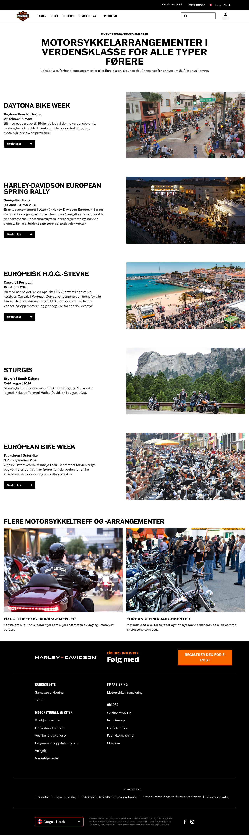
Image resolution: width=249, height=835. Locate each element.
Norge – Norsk (223, 4)
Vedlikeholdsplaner (49, 735)
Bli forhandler (117, 728)
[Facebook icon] (184, 821)
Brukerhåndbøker (48, 728)
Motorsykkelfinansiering (125, 692)
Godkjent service (47, 720)
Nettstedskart (132, 789)
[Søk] (198, 15)
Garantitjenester (47, 758)
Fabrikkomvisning (120, 735)
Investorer (114, 720)
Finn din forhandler (171, 4)
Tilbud (39, 700)
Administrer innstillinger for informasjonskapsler (172, 796)
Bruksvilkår (42, 796)
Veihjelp (41, 751)
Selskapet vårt (117, 713)
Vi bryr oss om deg (218, 796)
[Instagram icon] (192, 821)
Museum (113, 743)
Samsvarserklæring (49, 692)
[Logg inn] (225, 16)
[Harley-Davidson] (68, 657)
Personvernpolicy (65, 796)
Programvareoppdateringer (55, 743)
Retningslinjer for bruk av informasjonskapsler (109, 796)
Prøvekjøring (195, 4)
